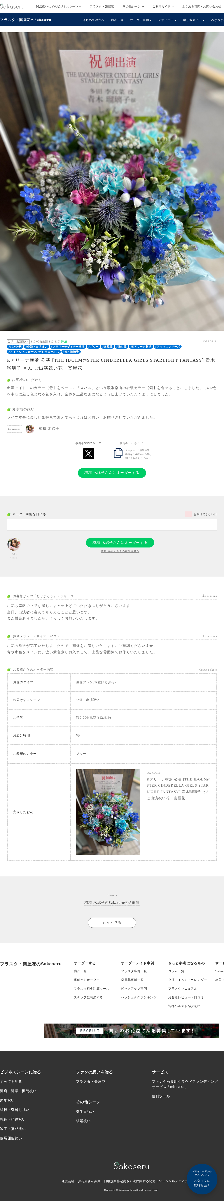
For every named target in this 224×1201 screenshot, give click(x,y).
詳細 (64, 341)
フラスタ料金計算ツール (92, 988)
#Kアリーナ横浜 (141, 346)
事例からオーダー (87, 980)
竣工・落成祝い (13, 1129)
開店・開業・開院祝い (18, 1091)
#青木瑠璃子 (71, 351)
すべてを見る (11, 1081)
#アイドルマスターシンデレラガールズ (34, 351)
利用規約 (110, 1181)
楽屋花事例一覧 (132, 980)
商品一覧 (117, 20)
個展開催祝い (11, 1138)
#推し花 (121, 346)
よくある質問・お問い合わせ (201, 6)
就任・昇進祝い (13, 1119)
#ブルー (93, 346)
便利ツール (161, 1096)
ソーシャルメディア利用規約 (180, 1181)
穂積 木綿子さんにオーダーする (112, 472)
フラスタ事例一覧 (134, 971)
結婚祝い (83, 1121)
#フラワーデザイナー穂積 (67, 346)
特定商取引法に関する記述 (136, 1181)
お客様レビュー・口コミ (186, 997)
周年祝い (7, 1100)
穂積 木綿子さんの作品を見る (120, 551)
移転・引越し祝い (14, 1110)
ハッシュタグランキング (139, 997)
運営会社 (68, 1181)
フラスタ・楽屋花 (102, 6)
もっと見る (112, 922)
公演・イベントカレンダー (187, 980)
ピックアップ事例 (134, 988)
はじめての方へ (94, 20)
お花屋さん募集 (89, 1181)
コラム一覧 (176, 971)
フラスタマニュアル (182, 988)
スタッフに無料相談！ (202, 1178)
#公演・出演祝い (36, 346)
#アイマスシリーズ (167, 346)
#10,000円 (15, 346)
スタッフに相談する (88, 997)
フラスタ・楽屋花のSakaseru (25, 20)
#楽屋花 (107, 346)
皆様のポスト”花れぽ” (184, 1006)
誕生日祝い (85, 1111)
